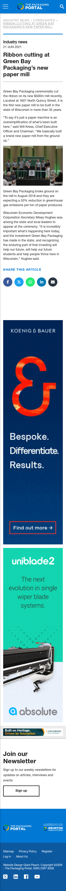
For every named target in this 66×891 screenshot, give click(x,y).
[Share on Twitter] (19, 282)
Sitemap (8, 851)
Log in (7, 856)
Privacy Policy (28, 851)
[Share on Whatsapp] (30, 282)
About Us (22, 856)
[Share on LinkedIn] (41, 282)
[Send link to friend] (52, 282)
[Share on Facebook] (7, 282)
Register (47, 851)
